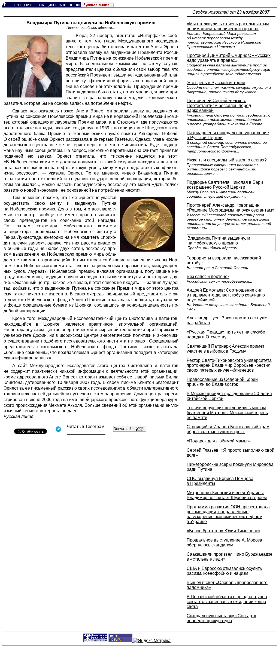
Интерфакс (151, 35)
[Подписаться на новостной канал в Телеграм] (86, 432)
